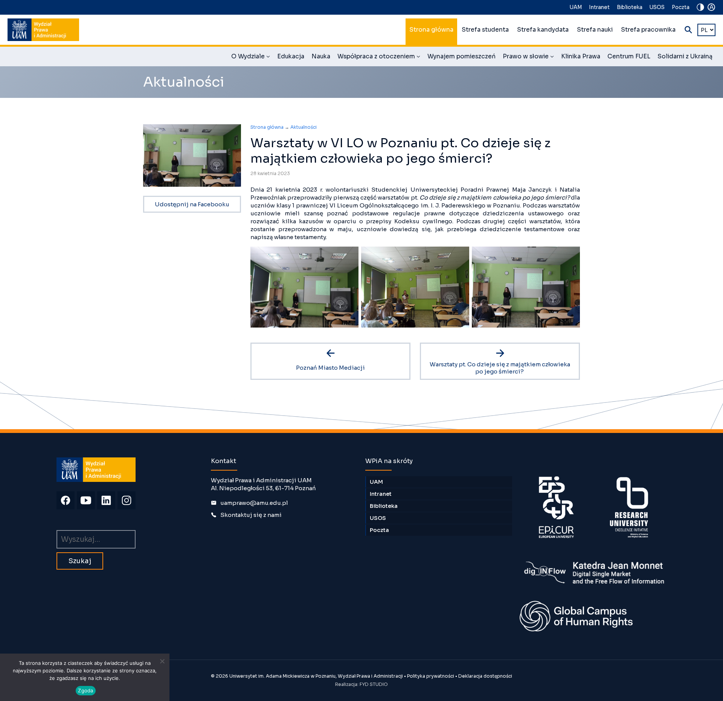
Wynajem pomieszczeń (461, 56)
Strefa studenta (485, 30)
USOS (657, 7)
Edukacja (290, 56)
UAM (576, 7)
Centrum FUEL (628, 56)
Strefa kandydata (543, 30)
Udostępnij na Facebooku (192, 204)
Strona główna (431, 30)
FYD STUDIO (374, 684)
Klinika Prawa (580, 56)
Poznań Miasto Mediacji (330, 367)
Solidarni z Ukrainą (684, 56)
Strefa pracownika (648, 30)
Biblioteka (629, 7)
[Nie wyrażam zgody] (162, 661)
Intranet (599, 7)
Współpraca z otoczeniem (378, 57)
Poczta (680, 7)
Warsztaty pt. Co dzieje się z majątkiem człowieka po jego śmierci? (500, 368)
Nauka (320, 56)
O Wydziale (250, 57)
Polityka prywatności (430, 676)
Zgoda (85, 690)
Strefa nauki (595, 30)
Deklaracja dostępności (485, 676)
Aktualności (303, 127)
